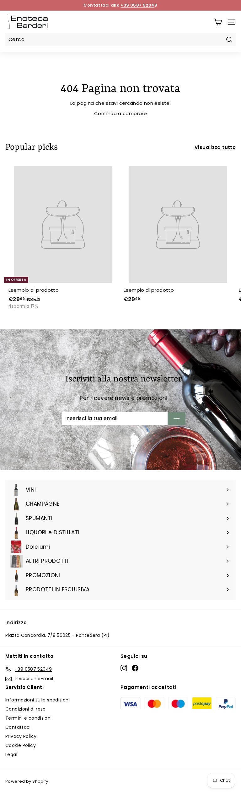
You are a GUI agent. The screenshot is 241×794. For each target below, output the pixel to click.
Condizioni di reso (25, 709)
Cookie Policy (20, 745)
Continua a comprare (120, 113)
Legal (11, 754)
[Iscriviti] (176, 418)
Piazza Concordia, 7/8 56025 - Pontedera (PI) (57, 635)
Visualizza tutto (215, 147)
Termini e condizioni (28, 718)
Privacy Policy (20, 736)
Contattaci (18, 727)
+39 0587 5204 (137, 5)
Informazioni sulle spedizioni (37, 700)
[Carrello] (218, 22)
